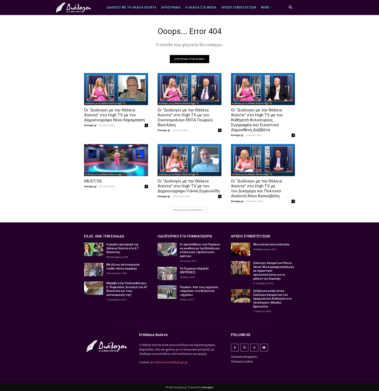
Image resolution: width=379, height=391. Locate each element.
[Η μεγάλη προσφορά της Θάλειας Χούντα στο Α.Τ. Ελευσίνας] (93, 249)
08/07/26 (93, 181)
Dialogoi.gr (90, 125)
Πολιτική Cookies (242, 361)
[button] (290, 7)
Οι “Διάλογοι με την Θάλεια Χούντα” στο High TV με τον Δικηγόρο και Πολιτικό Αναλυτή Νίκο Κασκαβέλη (256, 188)
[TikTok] (254, 347)
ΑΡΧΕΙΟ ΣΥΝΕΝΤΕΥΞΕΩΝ (250, 236)
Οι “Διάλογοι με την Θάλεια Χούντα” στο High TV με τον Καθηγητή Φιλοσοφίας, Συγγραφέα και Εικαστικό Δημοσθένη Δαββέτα (257, 120)
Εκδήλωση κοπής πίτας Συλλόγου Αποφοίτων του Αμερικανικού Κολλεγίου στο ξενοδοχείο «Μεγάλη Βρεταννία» (272, 298)
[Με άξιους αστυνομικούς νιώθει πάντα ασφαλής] (93, 269)
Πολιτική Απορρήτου (244, 357)
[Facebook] (235, 347)
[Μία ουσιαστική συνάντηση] (240, 249)
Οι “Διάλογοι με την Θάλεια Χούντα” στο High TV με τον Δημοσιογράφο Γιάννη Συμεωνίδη (189, 186)
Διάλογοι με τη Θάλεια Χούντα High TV (105, 103)
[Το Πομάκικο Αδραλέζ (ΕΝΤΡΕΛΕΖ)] (167, 273)
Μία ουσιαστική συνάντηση (271, 244)
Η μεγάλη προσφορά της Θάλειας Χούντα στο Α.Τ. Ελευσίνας (122, 248)
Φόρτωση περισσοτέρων (188, 210)
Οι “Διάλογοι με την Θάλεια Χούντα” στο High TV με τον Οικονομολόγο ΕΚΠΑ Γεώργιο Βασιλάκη (185, 117)
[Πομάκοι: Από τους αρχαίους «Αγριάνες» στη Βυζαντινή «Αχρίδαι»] (167, 292)
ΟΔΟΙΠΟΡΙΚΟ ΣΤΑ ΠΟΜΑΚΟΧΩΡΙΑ (185, 236)
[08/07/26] (116, 160)
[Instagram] (244, 347)
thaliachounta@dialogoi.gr (171, 362)
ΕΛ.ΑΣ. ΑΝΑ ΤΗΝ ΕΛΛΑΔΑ (104, 236)
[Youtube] (264, 347)
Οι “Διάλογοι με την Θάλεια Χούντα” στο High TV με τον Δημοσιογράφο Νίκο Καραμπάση (114, 115)
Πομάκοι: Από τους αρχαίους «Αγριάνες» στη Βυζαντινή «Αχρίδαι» (199, 291)
